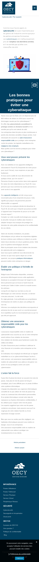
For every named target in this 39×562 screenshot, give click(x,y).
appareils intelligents (11, 195)
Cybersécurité (7, 17)
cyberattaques (11, 39)
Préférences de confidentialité (20, 554)
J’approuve (19, 558)
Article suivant (19, 448)
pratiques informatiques (25, 258)
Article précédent (19, 442)
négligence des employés (10, 146)
